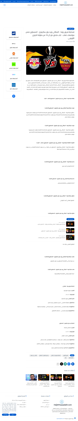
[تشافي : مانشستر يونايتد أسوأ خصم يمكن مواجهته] (31, 377)
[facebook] (13, 96)
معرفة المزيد (5, 414)
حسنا (13, 414)
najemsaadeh (71, 358)
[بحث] (4, 5)
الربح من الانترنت (39, 5)
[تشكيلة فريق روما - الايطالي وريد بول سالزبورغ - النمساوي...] (70, 230)
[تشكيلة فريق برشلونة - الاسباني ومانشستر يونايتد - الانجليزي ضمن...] (70, 224)
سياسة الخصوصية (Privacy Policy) (23, 1)
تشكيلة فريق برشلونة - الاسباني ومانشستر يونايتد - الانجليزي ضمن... (51, 224)
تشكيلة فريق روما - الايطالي (56, 355)
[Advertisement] (39, 18)
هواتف (54, 5)
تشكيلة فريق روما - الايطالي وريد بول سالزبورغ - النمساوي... (53, 231)
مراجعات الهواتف (31, 5)
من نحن (32, 1)
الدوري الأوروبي (70, 29)
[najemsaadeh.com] (66, 3)
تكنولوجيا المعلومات (47, 5)
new (65, 358)
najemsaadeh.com (60, 418)
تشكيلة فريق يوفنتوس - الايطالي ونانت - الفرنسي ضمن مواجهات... (51, 237)
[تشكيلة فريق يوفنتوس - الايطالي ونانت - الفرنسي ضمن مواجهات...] (70, 237)
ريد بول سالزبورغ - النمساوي (44, 355)
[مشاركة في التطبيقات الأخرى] (57, 363)
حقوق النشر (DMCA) (38, 1)
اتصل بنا (14, 1)
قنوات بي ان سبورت (33, 355)
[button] (68, 363)
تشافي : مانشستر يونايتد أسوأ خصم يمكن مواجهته (31, 383)
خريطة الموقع (46, 1)
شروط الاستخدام (53, 1)
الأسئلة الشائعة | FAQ (7, 1)
